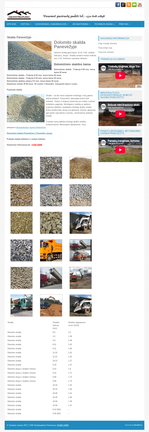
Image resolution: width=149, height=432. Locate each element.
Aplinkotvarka (81, 24)
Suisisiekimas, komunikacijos (51, 24)
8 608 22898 (37, 145)
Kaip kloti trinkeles (106, 52)
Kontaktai (13, 30)
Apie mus (11, 24)
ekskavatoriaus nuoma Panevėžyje (31, 127)
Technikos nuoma (104, 24)
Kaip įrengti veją (105, 48)
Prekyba (124, 24)
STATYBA (26, 24)
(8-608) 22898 (63, 425)
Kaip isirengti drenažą (108, 43)
